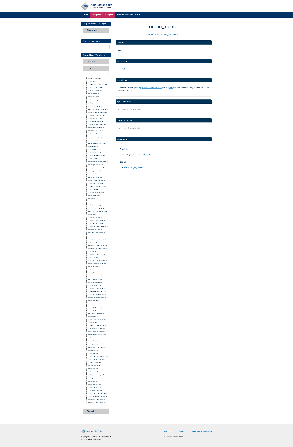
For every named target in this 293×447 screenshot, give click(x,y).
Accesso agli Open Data (128, 14)
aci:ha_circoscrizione (95, 87)
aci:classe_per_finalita (95, 276)
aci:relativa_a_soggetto (96, 217)
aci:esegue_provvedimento (97, 310)
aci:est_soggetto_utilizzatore (97, 396)
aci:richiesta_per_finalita (96, 183)
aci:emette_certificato (95, 279)
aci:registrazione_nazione (96, 115)
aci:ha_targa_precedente (96, 180)
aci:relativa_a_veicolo (95, 131)
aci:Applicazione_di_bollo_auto (137, 155)
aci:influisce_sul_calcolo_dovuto (99, 192)
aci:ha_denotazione (94, 301)
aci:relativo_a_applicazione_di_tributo (101, 341)
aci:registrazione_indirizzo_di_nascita (100, 245)
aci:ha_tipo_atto (93, 372)
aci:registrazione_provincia (97, 325)
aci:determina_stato (94, 236)
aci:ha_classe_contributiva (97, 319)
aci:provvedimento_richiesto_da (98, 155)
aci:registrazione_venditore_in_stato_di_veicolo (104, 168)
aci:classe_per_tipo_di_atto (97, 208)
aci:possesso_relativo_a (96, 390)
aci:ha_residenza (93, 369)
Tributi (125, 69)
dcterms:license (93, 202)
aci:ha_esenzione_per (95, 270)
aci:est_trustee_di (94, 267)
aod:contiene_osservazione (97, 335)
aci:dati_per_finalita (94, 366)
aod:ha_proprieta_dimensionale (98, 338)
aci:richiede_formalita (95, 152)
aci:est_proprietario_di (95, 307)
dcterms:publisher (94, 174)
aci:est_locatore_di (94, 273)
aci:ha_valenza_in (94, 353)
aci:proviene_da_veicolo (96, 242)
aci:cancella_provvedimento (97, 393)
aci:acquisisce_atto (94, 362)
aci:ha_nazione (93, 257)
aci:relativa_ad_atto (95, 118)
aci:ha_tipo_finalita (94, 134)
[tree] (96, 240)
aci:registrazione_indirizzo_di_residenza (101, 254)
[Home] (96, 6)
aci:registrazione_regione (96, 288)
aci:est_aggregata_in (95, 344)
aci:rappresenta (93, 316)
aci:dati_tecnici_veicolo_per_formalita (101, 84)
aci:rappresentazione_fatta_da (98, 162)
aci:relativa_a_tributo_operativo (98, 248)
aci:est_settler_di (93, 94)
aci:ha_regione (93, 189)
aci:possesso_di (93, 350)
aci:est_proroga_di (94, 171)
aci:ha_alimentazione (95, 387)
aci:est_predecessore (95, 282)
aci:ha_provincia (93, 97)
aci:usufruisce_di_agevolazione (98, 106)
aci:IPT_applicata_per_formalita (98, 375)
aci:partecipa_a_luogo (95, 223)
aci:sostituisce (92, 149)
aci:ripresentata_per (94, 384)
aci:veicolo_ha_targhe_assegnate (99, 124)
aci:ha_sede (92, 81)
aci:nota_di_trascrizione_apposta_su (100, 356)
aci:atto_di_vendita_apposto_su (99, 186)
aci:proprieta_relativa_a (96, 128)
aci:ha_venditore (93, 378)
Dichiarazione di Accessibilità (201, 432)
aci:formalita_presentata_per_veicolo (100, 211)
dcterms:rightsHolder (95, 90)
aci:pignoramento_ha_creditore (98, 109)
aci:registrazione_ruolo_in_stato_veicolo (101, 239)
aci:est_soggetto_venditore (97, 143)
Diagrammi (92, 30)
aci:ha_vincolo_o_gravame (97, 205)
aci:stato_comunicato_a (96, 177)
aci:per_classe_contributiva (97, 403)
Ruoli (89, 68)
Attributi (90, 411)
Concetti (91, 61)
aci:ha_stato (92, 214)
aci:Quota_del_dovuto (134, 168)
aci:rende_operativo (94, 78)
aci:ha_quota (92, 381)
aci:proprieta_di (93, 251)
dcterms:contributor (94, 140)
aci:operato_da (93, 199)
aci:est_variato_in (94, 322)
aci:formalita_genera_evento (97, 100)
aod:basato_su (93, 146)
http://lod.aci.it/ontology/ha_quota (163, 34)
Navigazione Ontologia (102, 14)
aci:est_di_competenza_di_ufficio (99, 294)
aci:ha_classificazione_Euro (97, 103)
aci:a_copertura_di (94, 285)
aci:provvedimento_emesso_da (98, 298)
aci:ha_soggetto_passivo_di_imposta (100, 359)
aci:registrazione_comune (96, 400)
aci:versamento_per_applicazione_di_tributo (103, 137)
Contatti (181, 432)
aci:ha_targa (92, 158)
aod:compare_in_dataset (96, 328)
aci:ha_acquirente (94, 196)
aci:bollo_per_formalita (95, 121)
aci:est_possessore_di (95, 165)
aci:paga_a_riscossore (95, 230)
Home (85, 14)
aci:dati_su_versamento (96, 313)
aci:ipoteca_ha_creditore (96, 233)
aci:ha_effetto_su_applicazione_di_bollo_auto (103, 112)
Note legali (167, 432)
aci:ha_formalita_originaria (97, 264)
